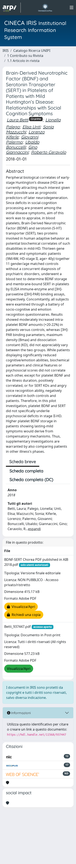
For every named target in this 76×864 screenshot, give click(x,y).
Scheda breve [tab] (22, 461)
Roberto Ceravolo (48, 152)
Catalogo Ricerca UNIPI (31, 50)
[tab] (60, 479)
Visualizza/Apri (22, 606)
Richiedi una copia (25, 614)
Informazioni (20, 713)
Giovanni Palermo (22, 139)
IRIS (6, 50)
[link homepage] (12, 8)
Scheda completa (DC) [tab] (31, 479)
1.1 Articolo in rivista (23, 60)
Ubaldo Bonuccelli (22, 144)
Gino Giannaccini (21, 149)
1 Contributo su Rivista (25, 55)
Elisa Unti (31, 126)
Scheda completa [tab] (26, 470)
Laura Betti (17, 119)
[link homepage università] (45, 8)
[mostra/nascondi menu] (71, 7)
